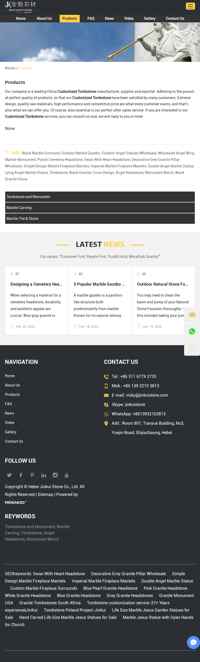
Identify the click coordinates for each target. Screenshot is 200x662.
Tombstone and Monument (28, 197)
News (109, 18)
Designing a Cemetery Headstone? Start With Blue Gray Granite (36, 284)
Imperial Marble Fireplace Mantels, (119, 166)
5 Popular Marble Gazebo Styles (100, 284)
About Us (44, 18)
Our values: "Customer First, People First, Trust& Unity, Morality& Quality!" (100, 256)
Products (69, 18)
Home (21, 18)
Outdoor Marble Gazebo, (81, 153)
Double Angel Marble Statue (166, 581)
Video (129, 18)
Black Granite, (81, 173)
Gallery (149, 18)
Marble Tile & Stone (22, 219)
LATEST (100, 245)
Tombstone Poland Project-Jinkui (75, 610)
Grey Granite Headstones (130, 595)
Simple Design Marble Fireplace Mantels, (57, 166)
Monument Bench (43, 539)
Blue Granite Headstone (79, 595)
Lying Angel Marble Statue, (27, 173)
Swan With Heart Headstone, (108, 160)
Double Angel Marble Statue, (171, 166)
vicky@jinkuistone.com (147, 395)
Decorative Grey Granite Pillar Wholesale (128, 573)
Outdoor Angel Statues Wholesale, (130, 153)
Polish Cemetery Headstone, (61, 160)
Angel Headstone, (130, 173)
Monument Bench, (160, 173)
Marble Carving (19, 208)
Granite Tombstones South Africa (50, 602)
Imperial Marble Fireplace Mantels (103, 581)
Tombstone (31, 532)
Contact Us (175, 18)
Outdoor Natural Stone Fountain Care (163, 284)
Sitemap (45, 494)
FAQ (91, 18)
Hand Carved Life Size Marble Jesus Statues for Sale (67, 617)
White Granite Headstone (28, 595)
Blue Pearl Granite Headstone (110, 588)
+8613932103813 (149, 413)
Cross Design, (104, 173)
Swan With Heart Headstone (59, 573)
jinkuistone (135, 404)
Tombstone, (59, 173)
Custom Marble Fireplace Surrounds (43, 588)
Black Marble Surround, (41, 153)
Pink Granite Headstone (165, 588)
